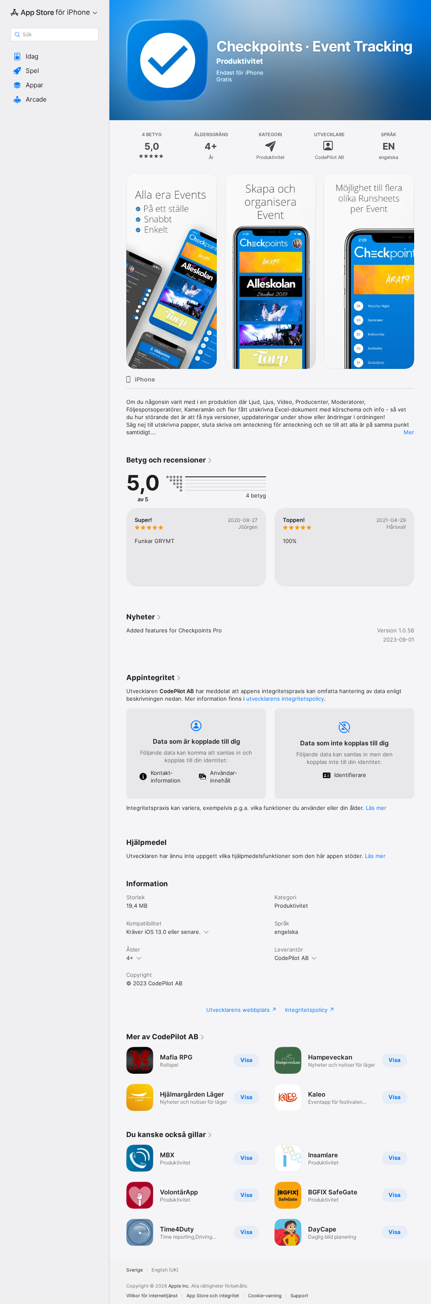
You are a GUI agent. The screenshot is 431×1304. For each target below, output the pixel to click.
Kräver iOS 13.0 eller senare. (163, 931)
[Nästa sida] (422, 146)
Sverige (134, 1270)
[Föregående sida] (118, 146)
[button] (54, 56)
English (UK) (165, 1270)
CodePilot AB (291, 957)
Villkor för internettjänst (152, 1295)
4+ (129, 957)
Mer (409, 432)
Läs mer (376, 807)
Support (299, 1295)
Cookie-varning (265, 1295)
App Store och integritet (212, 1295)
